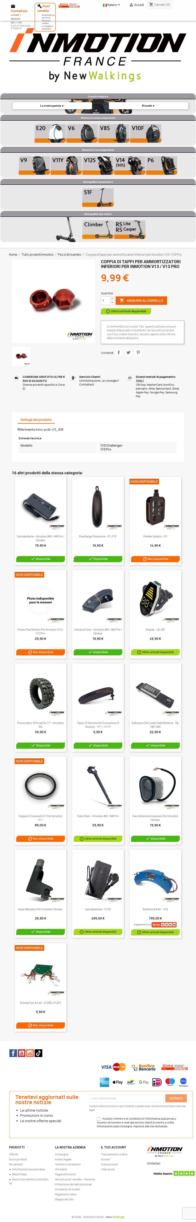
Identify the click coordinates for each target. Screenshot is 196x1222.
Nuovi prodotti (18, 1159)
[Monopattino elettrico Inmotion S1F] (98, 197)
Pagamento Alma (65, 1194)
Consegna (61, 1154)
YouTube (21, 1053)
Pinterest (138, 352)
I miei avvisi (108, 1169)
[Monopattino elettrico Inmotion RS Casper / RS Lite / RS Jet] (130, 229)
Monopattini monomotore (98, 182)
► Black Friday (18, 1174)
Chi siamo (61, 1169)
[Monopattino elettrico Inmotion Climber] (98, 229)
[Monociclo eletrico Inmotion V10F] (146, 133)
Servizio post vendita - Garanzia (75, 1179)
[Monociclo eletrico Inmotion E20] (50, 133)
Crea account (109, 1164)
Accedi (105, 1159)
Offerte (13, 1154)
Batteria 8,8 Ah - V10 (155, 909)
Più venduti (16, 1164)
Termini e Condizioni (68, 1164)
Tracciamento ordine (114, 1154)
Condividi (118, 352)
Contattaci (153, 1163)
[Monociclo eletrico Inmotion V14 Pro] (130, 165)
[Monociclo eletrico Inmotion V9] (34, 165)
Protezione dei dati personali (73, 1184)
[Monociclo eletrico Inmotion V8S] (114, 133)
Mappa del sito (64, 1199)
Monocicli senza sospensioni (98, 117)
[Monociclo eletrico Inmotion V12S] (98, 165)
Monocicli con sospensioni (98, 149)
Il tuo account (113, 1147)
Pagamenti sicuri (65, 1174)
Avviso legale (63, 1159)
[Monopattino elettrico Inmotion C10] (66, 229)
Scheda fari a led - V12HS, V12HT (40, 1002)
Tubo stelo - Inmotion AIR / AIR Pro (98, 816)
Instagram (30, 1053)
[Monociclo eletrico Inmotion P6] (162, 165)
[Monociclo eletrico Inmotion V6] (82, 133)
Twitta (128, 352)
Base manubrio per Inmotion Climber (40, 909)
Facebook (13, 1053)
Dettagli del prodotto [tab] (36, 420)
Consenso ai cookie (67, 1189)
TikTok (38, 1053)
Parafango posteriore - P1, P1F (98, 536)
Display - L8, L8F (155, 629)
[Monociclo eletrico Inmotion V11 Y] (66, 165)
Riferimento (26, 429)
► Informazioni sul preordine (27, 1169)
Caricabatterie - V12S (98, 909)
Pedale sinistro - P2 (155, 536)
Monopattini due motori (98, 214)
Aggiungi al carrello (141, 300)
